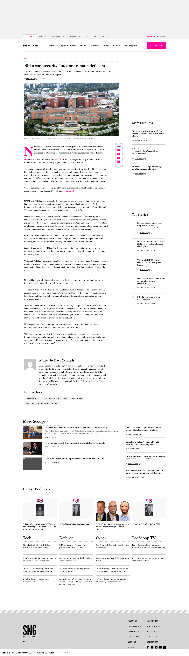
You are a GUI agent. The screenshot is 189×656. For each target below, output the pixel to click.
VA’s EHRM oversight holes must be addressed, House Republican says (76, 427)
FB (148, 647)
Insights (116, 45)
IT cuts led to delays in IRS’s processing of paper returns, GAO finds (75, 458)
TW (152, 647)
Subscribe (158, 45)
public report (68, 190)
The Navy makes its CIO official (75, 524)
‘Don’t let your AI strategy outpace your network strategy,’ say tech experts (112, 527)
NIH (59, 159)
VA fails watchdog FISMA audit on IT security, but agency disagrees (142, 443)
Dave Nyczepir (31, 78)
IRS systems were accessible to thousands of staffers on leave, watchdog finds (145, 151)
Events (83, 45)
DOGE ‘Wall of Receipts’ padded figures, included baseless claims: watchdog (144, 428)
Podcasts (94, 45)
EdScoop (104, 36)
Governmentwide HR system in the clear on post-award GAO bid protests (145, 457)
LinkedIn (156, 647)
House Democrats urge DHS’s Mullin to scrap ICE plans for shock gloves (150, 244)
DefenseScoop (57, 36)
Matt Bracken (140, 158)
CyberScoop (74, 36)
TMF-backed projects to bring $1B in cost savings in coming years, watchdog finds (144, 471)
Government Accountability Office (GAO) (63, 398)
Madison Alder (141, 140)
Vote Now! (64, 653)
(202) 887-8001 (152, 642)
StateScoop (90, 36)
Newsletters (152, 621)
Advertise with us (155, 626)
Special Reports (69, 45)
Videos (105, 45)
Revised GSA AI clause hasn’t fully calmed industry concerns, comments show (150, 225)
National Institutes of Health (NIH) (42, 403)
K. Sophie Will (145, 232)
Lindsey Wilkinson (147, 251)
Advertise (151, 36)
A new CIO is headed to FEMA (147, 524)
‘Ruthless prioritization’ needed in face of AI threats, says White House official (148, 133)
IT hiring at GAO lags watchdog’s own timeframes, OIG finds (147, 167)
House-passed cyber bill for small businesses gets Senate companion (75, 443)
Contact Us (152, 636)
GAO (26, 159)
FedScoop (29, 36)
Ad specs (151, 631)
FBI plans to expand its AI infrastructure (149, 298)
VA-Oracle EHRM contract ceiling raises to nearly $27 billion (149, 262)
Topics (52, 45)
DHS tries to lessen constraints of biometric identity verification (151, 281)
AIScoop (42, 36)
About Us (28, 641)
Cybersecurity (32, 398)
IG (160, 647)
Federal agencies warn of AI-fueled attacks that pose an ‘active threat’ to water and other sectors (39, 527)
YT (164, 647)
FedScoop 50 (130, 45)
